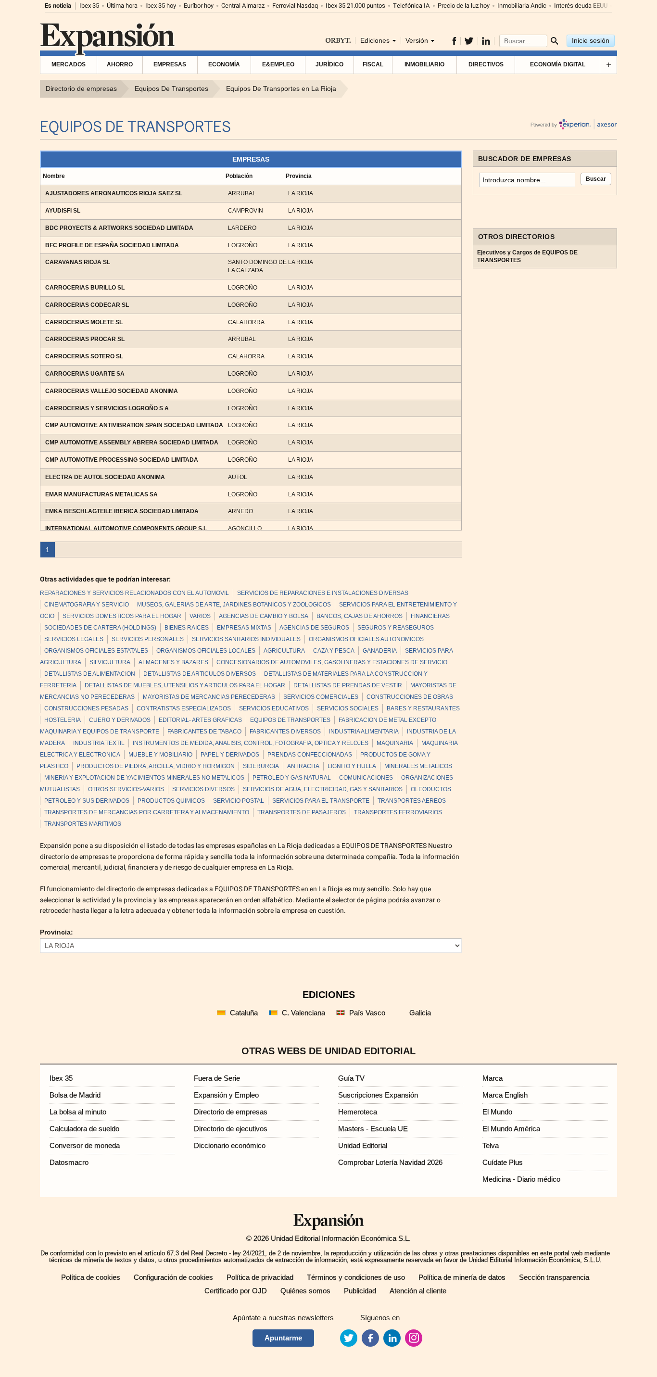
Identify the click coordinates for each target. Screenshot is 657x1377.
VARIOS (200, 616)
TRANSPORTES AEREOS (412, 800)
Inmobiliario (424, 64)
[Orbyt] (338, 41)
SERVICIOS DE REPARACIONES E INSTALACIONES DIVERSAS (322, 593)
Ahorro (120, 64)
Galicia (420, 1013)
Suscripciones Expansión (378, 1095)
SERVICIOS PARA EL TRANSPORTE (320, 800)
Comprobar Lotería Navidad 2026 (390, 1162)
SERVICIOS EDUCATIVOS (274, 708)
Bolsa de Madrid (75, 1095)
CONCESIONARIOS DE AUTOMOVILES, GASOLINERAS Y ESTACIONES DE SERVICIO (331, 662)
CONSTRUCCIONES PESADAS (86, 708)
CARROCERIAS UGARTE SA (85, 373)
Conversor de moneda (85, 1145)
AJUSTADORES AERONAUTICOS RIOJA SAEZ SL (113, 193)
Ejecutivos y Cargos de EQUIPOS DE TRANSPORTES (527, 256)
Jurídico (329, 64)
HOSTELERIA (62, 720)
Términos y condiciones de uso (356, 1277)
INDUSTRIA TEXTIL (99, 743)
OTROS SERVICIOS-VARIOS (126, 789)
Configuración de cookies (173, 1277)
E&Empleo (278, 64)
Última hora (122, 5)
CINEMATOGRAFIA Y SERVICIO (86, 604)
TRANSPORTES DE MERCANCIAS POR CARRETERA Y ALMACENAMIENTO (146, 812)
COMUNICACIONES (366, 777)
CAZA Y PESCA (333, 650)
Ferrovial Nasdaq (295, 5)
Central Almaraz (243, 5)
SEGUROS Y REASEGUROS (395, 627)
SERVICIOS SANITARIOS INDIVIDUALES (246, 639)
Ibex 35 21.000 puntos (355, 5)
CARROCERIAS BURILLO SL (85, 287)
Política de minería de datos (461, 1277)
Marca (492, 1078)
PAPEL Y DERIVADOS (230, 754)
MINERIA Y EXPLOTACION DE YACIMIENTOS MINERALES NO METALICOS (144, 777)
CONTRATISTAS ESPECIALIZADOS (184, 708)
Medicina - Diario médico (521, 1179)
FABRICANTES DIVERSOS (285, 731)
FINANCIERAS (430, 616)
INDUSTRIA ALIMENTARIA (364, 731)
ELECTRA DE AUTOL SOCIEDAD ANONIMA (105, 477)
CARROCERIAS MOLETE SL (84, 322)
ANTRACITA (303, 766)
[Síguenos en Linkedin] (486, 41)
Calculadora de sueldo (84, 1128)
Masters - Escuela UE (373, 1128)
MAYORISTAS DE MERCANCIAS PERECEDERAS (209, 697)
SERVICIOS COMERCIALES (320, 697)
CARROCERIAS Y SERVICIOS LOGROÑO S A (107, 408)
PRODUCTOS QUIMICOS (171, 800)
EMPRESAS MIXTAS (244, 627)
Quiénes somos (305, 1291)
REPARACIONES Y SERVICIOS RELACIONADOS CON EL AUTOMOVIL (134, 593)
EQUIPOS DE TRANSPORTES (290, 720)
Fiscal (373, 64)
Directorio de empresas (230, 1112)
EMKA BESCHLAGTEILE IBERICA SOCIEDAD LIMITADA (122, 511)
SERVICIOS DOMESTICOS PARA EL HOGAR (122, 616)
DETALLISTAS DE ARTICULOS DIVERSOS (199, 673)
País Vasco (367, 1013)
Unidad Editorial (362, 1145)
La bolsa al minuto (78, 1112)
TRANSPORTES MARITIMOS (82, 824)
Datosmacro (69, 1162)
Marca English (505, 1095)
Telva (490, 1145)
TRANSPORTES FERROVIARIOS (398, 812)
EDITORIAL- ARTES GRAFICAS (200, 720)
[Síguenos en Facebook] (454, 41)
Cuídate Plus (502, 1162)
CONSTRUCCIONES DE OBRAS (409, 697)
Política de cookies (90, 1277)
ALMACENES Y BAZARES (173, 662)
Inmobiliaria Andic (521, 5)
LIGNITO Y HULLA (352, 766)
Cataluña (244, 1013)
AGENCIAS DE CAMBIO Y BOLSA (263, 616)
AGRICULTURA (284, 650)
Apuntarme (283, 1338)
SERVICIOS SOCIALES (348, 708)
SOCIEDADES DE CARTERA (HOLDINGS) (100, 627)
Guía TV (351, 1078)
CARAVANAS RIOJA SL (77, 262)
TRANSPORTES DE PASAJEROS (301, 812)
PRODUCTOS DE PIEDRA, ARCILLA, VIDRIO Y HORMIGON (155, 766)
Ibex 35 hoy (160, 5)
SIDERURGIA (261, 766)
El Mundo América (511, 1128)
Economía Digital (557, 64)
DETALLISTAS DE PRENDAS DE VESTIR (347, 685)
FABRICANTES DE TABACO (204, 731)
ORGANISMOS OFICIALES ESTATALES (96, 650)
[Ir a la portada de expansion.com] (108, 43)
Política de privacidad (260, 1277)
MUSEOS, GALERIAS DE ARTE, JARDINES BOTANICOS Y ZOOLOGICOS (234, 604)
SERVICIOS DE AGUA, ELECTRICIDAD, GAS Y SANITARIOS (323, 789)
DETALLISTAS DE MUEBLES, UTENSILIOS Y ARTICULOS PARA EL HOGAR (185, 685)
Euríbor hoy (199, 5)
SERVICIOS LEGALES (73, 639)
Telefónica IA (411, 5)
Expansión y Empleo (226, 1095)
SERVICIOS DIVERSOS (203, 789)
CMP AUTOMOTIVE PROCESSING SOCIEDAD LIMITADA (121, 459)
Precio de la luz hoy (464, 5)
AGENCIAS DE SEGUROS (314, 627)
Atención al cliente (418, 1291)
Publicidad (360, 1291)
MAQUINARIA (395, 743)
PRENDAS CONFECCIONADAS (309, 754)
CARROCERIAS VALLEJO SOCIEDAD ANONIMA (111, 391)
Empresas (169, 64)
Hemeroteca (357, 1112)
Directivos (486, 64)
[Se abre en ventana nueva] (348, 1338)
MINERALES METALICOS (418, 766)
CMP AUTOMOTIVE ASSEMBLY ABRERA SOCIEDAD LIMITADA (131, 442)
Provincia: (56, 932)
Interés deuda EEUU (580, 5)
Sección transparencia (554, 1277)
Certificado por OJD (235, 1291)
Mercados (68, 64)
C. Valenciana (303, 1013)
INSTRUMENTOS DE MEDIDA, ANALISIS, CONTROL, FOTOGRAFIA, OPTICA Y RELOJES (250, 743)
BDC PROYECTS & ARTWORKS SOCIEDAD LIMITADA (119, 228)
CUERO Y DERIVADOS (120, 720)
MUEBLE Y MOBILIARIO (160, 754)
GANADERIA (380, 650)
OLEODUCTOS (431, 789)
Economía (224, 64)
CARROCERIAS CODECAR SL (87, 305)
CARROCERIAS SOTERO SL (84, 356)
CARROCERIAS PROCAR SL (85, 339)
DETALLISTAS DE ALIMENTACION (89, 673)
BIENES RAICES (186, 627)
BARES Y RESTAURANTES (423, 708)
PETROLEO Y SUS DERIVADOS (86, 800)
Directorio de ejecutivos (230, 1128)
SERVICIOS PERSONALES (148, 639)
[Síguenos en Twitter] (469, 41)
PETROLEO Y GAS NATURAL (292, 777)
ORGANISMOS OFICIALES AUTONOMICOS (366, 639)
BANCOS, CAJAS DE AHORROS (359, 616)
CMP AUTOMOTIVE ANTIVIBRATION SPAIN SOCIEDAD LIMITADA (134, 425)
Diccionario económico (229, 1145)
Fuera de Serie (217, 1078)
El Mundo (497, 1112)
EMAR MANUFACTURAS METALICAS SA (101, 494)
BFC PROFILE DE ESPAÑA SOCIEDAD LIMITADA (112, 245)
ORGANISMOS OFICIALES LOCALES (205, 650)
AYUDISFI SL (62, 210)
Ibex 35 (89, 5)
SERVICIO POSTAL (238, 800)
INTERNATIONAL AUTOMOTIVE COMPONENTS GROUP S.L (126, 528)
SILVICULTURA (109, 662)
